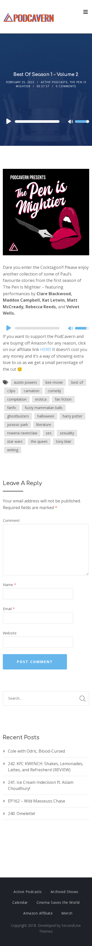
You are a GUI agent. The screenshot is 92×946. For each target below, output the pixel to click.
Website (10, 633)
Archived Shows (64, 891)
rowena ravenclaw (22, 433)
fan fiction (63, 399)
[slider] (82, 124)
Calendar (20, 902)
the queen (39, 441)
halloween (45, 416)
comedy (54, 390)
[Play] (8, 121)
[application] (46, 121)
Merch (67, 913)
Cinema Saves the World (58, 902)
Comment (11, 520)
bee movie (54, 382)
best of (77, 382)
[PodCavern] (29, 17)
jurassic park (17, 424)
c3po (11, 390)
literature (43, 424)
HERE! (45, 349)
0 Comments (66, 86)
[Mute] (70, 122)
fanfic (11, 407)
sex (48, 433)
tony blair (63, 441)
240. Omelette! (21, 813)
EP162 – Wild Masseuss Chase (36, 801)
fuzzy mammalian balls (44, 407)
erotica (41, 399)
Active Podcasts (54, 82)
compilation (17, 399)
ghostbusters (18, 416)
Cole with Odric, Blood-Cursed (36, 751)
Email (9, 608)
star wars (14, 441)
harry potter (72, 416)
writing (12, 449)
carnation (31, 390)
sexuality (67, 433)
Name (9, 584)
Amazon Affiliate (38, 913)
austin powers (25, 382)
